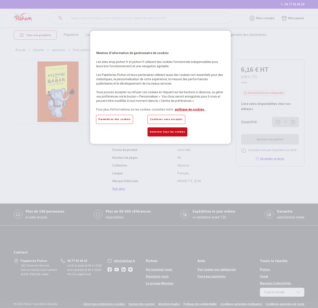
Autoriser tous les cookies (167, 131)
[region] (160, 87)
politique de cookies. (190, 109)
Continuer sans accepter (166, 119)
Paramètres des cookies (114, 119)
